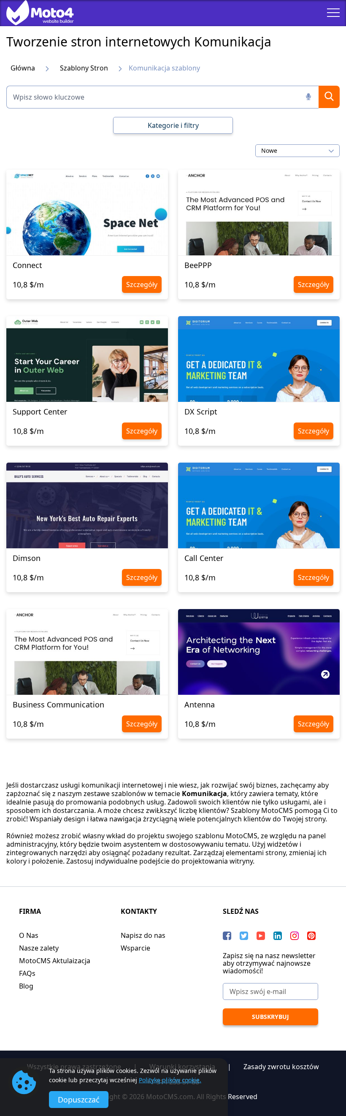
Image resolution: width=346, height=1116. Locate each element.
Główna (23, 68)
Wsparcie (135, 948)
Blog (26, 986)
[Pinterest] (311, 936)
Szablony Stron (84, 68)
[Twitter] (244, 936)
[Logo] (33, 12)
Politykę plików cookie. (170, 1080)
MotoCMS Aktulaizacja (54, 960)
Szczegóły (141, 284)
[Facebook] (227, 936)
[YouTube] (261, 936)
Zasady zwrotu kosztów (281, 1066)
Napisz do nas (143, 935)
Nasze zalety (39, 948)
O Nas (28, 935)
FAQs (27, 973)
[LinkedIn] (277, 936)
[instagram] (294, 936)
